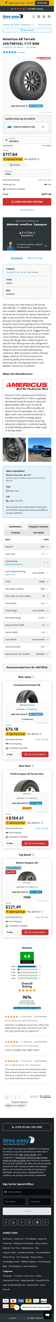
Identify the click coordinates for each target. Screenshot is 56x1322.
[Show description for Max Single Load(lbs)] (47, 588)
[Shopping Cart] (44, 16)
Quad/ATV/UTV (42, 1280)
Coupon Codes (9, 1252)
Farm (42, 1285)
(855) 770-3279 (16, 501)
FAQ (37, 1248)
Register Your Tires (11, 1248)
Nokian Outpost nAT (27, 862)
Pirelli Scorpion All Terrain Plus (27, 773)
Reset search (29, 30)
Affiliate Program (28, 1261)
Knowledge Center (11, 1261)
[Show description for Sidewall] (47, 546)
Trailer (38, 1276)
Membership (27, 1248)
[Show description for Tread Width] (47, 639)
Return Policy (41, 1243)
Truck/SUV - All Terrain (13, 47)
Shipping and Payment (23, 1243)
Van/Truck (29, 1276)
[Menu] (49, 16)
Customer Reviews (26, 1252)
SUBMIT (27, 1211)
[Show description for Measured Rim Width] (47, 625)
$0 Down (16, 165)
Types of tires (10, 574)
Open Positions (30, 1266)
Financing (7, 1243)
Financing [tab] (15, 532)
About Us (42, 1239)
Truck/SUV (18, 1276)
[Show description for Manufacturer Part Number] (47, 654)
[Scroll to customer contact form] (45, 246)
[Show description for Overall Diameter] (47, 646)
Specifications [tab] (15, 526)
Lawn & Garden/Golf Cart (14, 1285)
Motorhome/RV (27, 1280)
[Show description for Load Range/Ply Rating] (47, 572)
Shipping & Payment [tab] (38, 526)
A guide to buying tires (14, 564)
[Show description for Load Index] (47, 554)
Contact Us (19, 1239)
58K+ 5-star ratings (27, 1154)
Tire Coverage (22, 1257)
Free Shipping (44, 1261)
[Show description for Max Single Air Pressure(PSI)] (47, 596)
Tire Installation (43, 1252)
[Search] (33, 16)
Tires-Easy (21, 1318)
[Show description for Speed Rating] (47, 562)
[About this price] (38, 159)
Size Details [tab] (38, 532)
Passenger (7, 1276)
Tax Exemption (15, 1266)
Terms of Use (9, 1257)
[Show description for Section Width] (47, 632)
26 (21, 52)
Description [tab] (17, 258)
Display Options (20, 1102)
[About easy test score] (26, 105)
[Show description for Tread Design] (47, 610)
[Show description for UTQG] (47, 581)
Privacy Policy (36, 1257)
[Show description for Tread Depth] (47, 603)
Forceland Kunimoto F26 (27, 685)
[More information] (33, 677)
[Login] (39, 16)
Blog (5, 1266)
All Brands (7, 1239)
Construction (33, 1285)
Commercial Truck (11, 1280)
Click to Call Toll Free (28, 1127)
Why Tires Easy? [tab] (35, 258)
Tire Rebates (31, 1239)
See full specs (27, 209)
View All (6, 1289)
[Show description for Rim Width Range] (47, 617)
